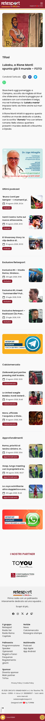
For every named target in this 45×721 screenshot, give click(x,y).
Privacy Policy (16, 683)
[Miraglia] (22, 163)
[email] (24, 77)
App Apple (28, 648)
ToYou (5, 678)
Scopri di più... (22, 606)
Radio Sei (6, 630)
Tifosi (6, 57)
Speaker (6, 648)
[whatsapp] (4, 82)
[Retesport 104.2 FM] (22, 593)
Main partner (8, 675)
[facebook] (30, 77)
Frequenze (7, 657)
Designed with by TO (36, 6)
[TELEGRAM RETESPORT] (22, 344)
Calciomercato (31, 630)
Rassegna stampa (32, 633)
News (26, 627)
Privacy (1, 709)
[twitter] (35, 77)
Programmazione (11, 645)
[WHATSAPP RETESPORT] (22, 519)
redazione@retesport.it (22, 699)
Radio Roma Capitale (8, 634)
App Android (29, 651)
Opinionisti (7, 651)
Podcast (27, 645)
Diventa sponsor (10, 672)
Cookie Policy (28, 683)
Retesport (7, 627)
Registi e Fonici (9, 654)
